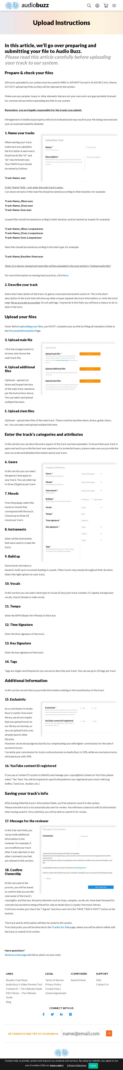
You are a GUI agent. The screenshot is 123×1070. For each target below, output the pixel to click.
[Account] (98, 5)
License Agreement (55, 992)
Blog (8, 1001)
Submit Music (78, 980)
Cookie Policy (53, 988)
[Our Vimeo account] (70, 1014)
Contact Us (102, 984)
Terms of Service (54, 980)
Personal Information (21, 330)
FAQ (98, 980)
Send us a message (16, 954)
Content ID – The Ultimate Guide (24, 988)
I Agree (93, 1066)
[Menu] (114, 5)
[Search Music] (89, 5)
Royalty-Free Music (17, 980)
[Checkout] (106, 5)
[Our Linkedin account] (61, 1014)
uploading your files (31, 326)
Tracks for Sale (61, 927)
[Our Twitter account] (52, 1014)
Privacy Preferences (77, 1065)
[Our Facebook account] (43, 1014)
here (65, 275)
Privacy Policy (53, 984)
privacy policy (56, 1065)
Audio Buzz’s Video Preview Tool (24, 984)
